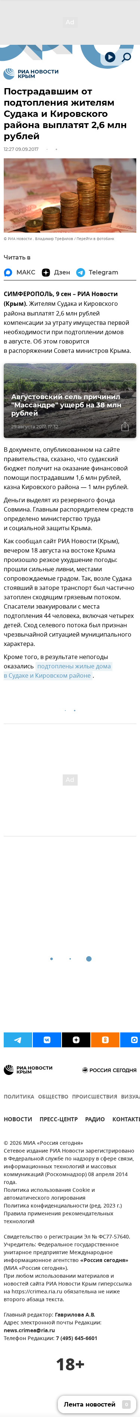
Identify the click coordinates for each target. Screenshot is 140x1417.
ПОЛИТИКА (19, 1097)
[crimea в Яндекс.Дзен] (76, 1039)
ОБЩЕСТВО (53, 1097)
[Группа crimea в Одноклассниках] (105, 1039)
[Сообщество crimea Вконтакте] (47, 1039)
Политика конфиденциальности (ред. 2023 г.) (63, 1206)
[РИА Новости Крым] (30, 74)
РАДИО (95, 1120)
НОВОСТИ (18, 1120)
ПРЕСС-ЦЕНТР (59, 1120)
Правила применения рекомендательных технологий (58, 1218)
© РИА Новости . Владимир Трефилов (38, 239)
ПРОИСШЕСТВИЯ (94, 1097)
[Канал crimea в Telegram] (18, 1039)
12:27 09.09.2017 (21, 149)
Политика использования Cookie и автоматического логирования (49, 1194)
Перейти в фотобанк (95, 239)
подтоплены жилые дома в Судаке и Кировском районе (58, 671)
